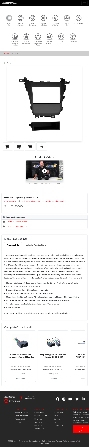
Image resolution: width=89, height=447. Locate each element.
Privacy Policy (61, 441)
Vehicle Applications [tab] (36, 245)
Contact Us (58, 425)
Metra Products (11, 201)
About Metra (59, 412)
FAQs (56, 422)
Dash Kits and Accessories (32, 201)
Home (6, 54)
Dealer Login (39, 412)
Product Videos (21, 416)
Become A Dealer (41, 416)
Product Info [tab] (13, 245)
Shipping (38, 422)
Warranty (38, 425)
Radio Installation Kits (55, 201)
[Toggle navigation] (84, 3)
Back (8, 63)
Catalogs (38, 419)
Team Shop (39, 429)
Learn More (20, 378)
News (56, 416)
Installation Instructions (17, 222)
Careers (57, 419)
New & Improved (22, 412)
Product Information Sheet (19, 226)
